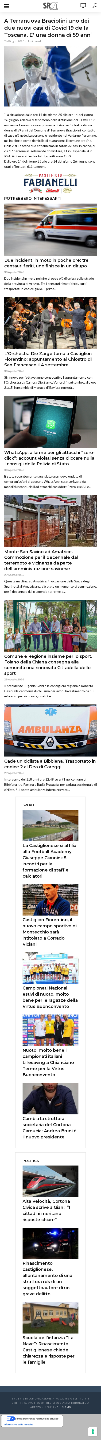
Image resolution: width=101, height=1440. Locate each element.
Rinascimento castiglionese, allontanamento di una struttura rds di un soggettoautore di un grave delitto (47, 1279)
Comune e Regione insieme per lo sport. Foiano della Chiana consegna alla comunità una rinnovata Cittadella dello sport (48, 665)
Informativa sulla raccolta (18, 1424)
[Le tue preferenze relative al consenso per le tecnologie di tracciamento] (92, 1431)
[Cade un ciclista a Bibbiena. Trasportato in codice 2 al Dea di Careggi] (50, 730)
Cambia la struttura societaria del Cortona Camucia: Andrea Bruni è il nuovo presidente (50, 1128)
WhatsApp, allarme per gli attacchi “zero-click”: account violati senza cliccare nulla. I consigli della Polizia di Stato (50, 458)
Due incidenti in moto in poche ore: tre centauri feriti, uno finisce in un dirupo (46, 263)
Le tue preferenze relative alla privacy (36, 1418)
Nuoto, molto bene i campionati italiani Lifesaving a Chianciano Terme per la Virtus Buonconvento (48, 1062)
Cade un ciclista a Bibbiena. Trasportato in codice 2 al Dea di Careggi (50, 764)
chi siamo (64, 1407)
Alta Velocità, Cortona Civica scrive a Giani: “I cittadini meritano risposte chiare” (46, 1210)
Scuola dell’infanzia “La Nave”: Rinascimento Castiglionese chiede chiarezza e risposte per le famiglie (48, 1350)
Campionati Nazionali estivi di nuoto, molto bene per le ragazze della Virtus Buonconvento (50, 997)
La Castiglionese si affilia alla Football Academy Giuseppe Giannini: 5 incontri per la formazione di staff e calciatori (49, 861)
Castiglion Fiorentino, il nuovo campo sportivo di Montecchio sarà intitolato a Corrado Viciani (50, 932)
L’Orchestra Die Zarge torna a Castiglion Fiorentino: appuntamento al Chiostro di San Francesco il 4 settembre (48, 359)
